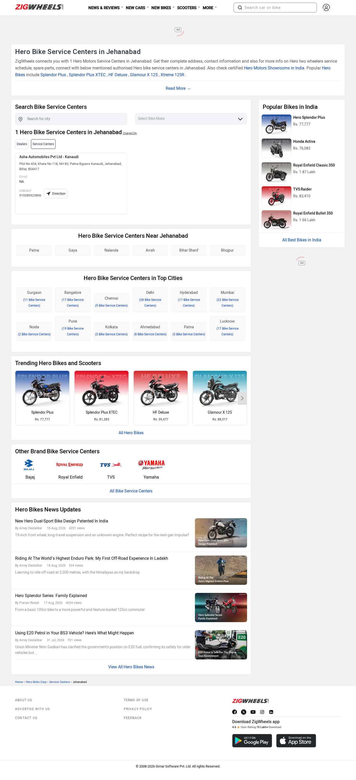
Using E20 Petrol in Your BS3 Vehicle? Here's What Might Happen (74, 632)
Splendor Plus (53, 74)
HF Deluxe (117, 74)
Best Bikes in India (304, 239)
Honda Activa (304, 141)
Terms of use (136, 700)
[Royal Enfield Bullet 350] (276, 220)
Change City (130, 133)
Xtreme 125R (172, 74)
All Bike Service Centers (131, 491)
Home (19, 682)
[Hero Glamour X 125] (220, 389)
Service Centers (59, 682)
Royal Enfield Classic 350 (314, 165)
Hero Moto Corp (36, 682)
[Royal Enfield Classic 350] (276, 172)
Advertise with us (32, 709)
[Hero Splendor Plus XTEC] (101, 389)
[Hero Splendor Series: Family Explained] (221, 607)
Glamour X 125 (144, 74)
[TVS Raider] (276, 196)
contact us (26, 718)
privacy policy (138, 709)
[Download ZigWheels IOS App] (296, 740)
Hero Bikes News (139, 666)
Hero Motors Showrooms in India (274, 68)
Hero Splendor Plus (309, 117)
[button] (240, 7)
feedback (133, 718)
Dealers (22, 144)
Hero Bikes (134, 432)
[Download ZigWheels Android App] (252, 740)
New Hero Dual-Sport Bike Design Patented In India (61, 521)
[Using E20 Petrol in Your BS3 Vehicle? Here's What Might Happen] (221, 644)
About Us (23, 700)
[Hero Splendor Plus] (42, 389)
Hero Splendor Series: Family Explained (51, 595)
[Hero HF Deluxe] (161, 389)
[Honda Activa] (276, 148)
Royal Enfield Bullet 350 (313, 213)
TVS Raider (302, 189)
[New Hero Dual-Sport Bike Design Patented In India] (221, 532)
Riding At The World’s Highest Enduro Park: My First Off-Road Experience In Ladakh (91, 558)
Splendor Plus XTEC (87, 74)
